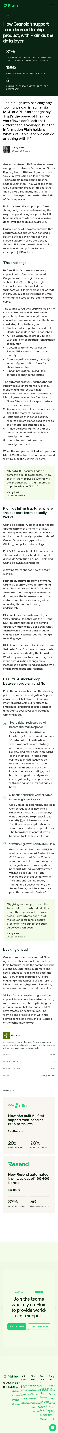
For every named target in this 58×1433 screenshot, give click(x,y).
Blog (42, 1393)
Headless (26, 1394)
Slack (33, 1385)
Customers (18, 1395)
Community (46, 1388)
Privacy (53, 1390)
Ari (13, 1387)
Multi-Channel (28, 1398)
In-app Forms (37, 1407)
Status (52, 1407)
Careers (16, 1404)
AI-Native (26, 1390)
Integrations (46, 1414)
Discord (34, 1394)
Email (33, 1398)
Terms (52, 1394)
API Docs (44, 1401)
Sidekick (16, 1391)
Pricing (15, 1400)
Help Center (36, 1403)
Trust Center (46, 1410)
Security (44, 1406)
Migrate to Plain (48, 1419)
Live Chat (35, 1411)
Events (43, 1397)
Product (16, 1382)
